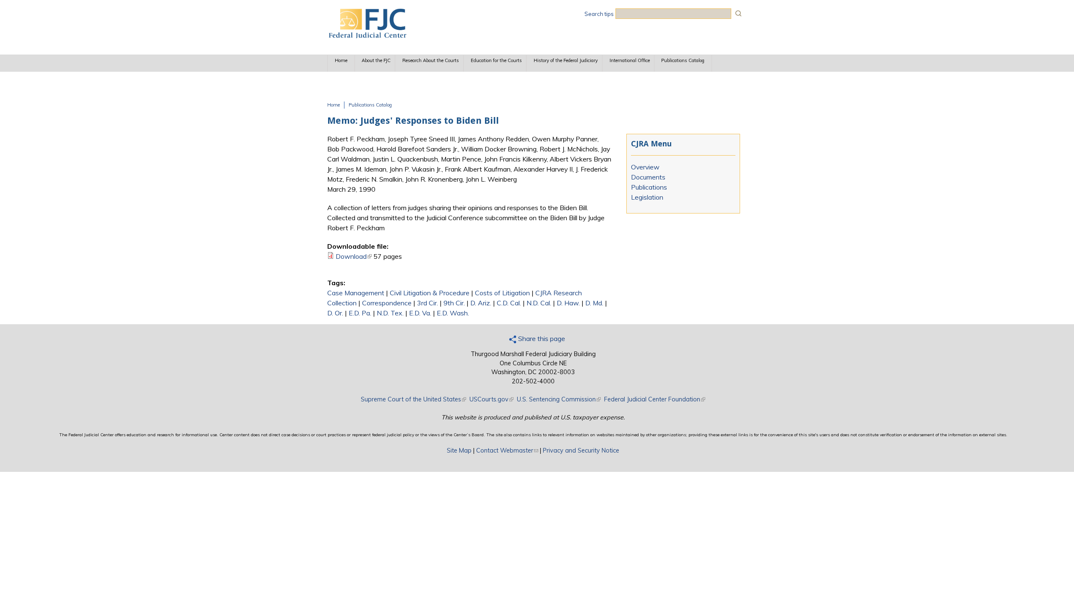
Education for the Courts (496, 60)
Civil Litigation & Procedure (429, 293)
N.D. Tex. (390, 313)
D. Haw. (568, 303)
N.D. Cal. (539, 303)
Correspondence (387, 303)
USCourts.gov (491, 399)
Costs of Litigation (502, 293)
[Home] (367, 35)
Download (354, 256)
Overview (645, 167)
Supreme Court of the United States (413, 399)
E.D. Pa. (360, 313)
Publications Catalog (682, 60)
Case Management (355, 293)
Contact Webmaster (507, 450)
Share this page (540, 338)
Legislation (647, 197)
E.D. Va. (420, 313)
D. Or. (335, 313)
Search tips (599, 13)
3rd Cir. (427, 303)
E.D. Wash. (453, 313)
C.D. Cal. (509, 303)
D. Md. (594, 303)
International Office (630, 60)
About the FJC (376, 60)
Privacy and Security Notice (581, 450)
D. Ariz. (480, 303)
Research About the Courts (430, 60)
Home (341, 60)
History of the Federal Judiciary (566, 60)
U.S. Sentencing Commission (559, 399)
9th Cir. (454, 303)
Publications (649, 187)
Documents (648, 177)
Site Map (459, 450)
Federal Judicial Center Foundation (654, 399)
